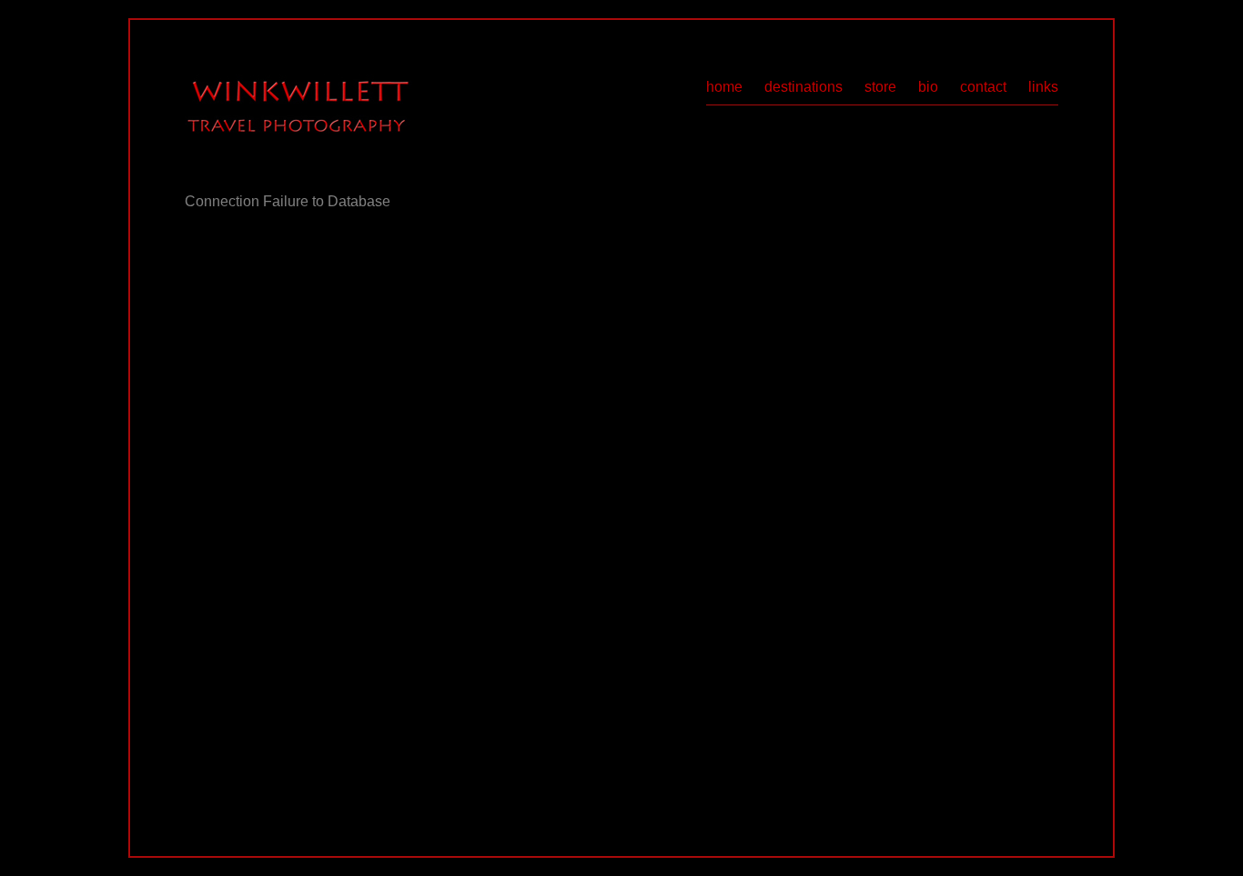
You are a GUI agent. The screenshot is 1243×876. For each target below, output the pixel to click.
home (724, 87)
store (880, 87)
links (1043, 87)
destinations (803, 87)
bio (928, 87)
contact (983, 87)
